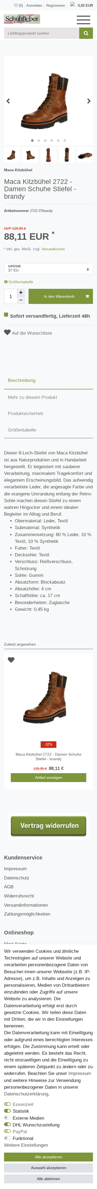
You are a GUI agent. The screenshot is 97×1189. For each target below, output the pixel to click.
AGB (8, 886)
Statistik (21, 1111)
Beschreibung (21, 380)
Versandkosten (52, 249)
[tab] (48, 380)
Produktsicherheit (25, 413)
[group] (48, 697)
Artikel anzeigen (48, 777)
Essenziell (23, 1104)
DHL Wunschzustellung (36, 1125)
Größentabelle (20, 282)
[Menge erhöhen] (21, 292)
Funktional (23, 1138)
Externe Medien (28, 1118)
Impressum (15, 868)
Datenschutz (16, 877)
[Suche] (86, 33)
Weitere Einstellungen (26, 1145)
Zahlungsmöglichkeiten (27, 914)
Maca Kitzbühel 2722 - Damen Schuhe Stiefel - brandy (48, 756)
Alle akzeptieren (48, 1157)
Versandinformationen (26, 905)
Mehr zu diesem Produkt (32, 397)
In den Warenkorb (59, 296)
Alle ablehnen (48, 1179)
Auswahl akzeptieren (48, 1168)
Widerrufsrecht (19, 896)
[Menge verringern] (21, 300)
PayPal (20, 1131)
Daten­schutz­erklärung (26, 1094)
